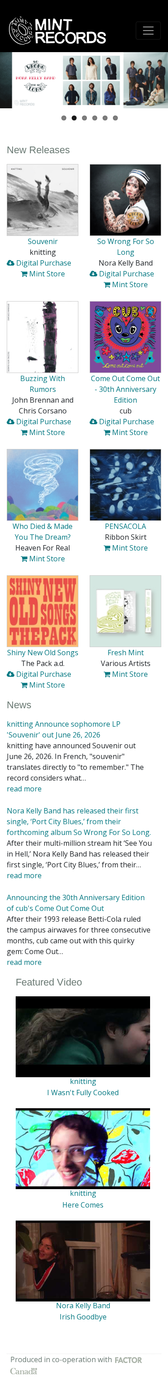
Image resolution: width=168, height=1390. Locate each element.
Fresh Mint (126, 652)
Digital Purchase (42, 263)
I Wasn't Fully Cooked (83, 1092)
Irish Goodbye (83, 1317)
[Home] (60, 30)
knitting (83, 1081)
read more (24, 789)
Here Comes (82, 1205)
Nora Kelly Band (83, 1305)
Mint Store (46, 274)
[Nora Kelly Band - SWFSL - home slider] (84, 80)
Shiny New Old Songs (42, 652)
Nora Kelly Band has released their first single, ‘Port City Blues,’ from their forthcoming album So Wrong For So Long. (79, 821)
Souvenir (43, 241)
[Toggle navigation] (148, 31)
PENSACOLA (125, 526)
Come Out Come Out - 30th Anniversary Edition (125, 389)
